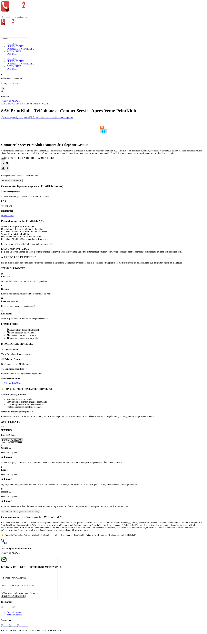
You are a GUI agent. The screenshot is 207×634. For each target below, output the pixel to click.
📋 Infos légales (8, 117)
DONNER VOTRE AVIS (12, 440)
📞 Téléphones (22, 117)
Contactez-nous (14, 612)
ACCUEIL (12, 44)
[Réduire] (3, 88)
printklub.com (7, 215)
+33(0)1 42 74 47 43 (10, 101)
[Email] (5, 625)
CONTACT (12, 54)
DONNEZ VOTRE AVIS (11, 181)
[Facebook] (22, 625)
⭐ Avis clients (47, 117)
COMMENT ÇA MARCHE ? (20, 49)
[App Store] (7, 607)
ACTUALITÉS (14, 51)
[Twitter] (13, 625)
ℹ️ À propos (35, 117)
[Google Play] (19, 607)
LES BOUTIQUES (16, 46)
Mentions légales (14, 614)
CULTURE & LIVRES (23, 103)
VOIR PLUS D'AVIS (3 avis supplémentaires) (20, 511)
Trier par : (5, 442)
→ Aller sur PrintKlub (11, 383)
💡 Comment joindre (63, 117)
